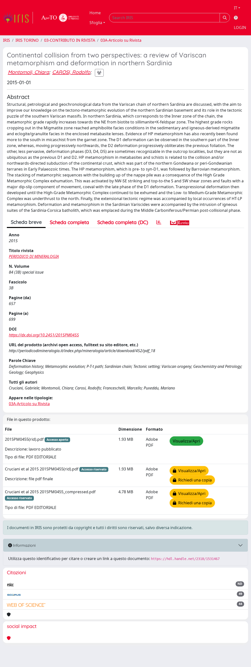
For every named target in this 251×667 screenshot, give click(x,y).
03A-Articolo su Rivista (120, 40)
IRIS (6, 40)
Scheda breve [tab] (26, 222)
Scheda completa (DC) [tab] (122, 222)
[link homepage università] (60, 18)
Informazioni (24, 545)
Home (95, 12)
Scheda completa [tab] (69, 222)
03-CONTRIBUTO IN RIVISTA (69, 40)
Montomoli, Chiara (28, 72)
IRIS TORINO (27, 40)
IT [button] (235, 8)
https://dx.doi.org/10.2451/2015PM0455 (44, 335)
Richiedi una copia (194, 480)
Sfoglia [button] (95, 22)
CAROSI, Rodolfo (71, 72)
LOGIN (240, 27)
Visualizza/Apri (186, 441)
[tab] (158, 222)
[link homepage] (18, 18)
